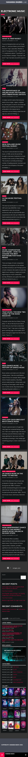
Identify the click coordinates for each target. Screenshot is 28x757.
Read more (10, 64)
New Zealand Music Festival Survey (11, 145)
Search (3, 574)
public (14, 677)
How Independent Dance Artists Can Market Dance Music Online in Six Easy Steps (14, 530)
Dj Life (4, 88)
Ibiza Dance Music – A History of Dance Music (13, 367)
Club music (5, 142)
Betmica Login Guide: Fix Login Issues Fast (13, 600)
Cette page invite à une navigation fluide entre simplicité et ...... (12, 626)
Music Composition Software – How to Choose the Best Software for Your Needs (11, 254)
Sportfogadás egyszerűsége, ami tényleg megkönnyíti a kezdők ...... (12, 633)
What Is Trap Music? (11, 39)
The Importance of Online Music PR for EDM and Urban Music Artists (14, 92)
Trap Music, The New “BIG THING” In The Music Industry (13, 314)
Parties (4, 196)
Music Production (7, 36)
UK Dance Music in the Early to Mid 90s (12, 474)
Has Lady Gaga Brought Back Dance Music (13, 420)
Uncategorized (17, 679)
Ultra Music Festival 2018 (12, 199)
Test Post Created (7, 591)
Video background (18, 682)
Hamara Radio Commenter (9, 609)
